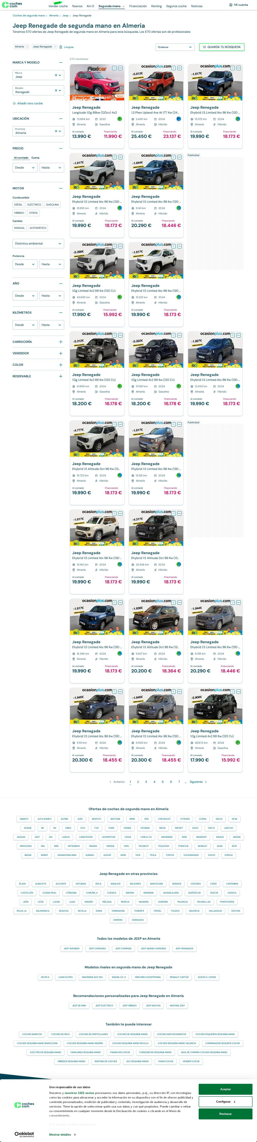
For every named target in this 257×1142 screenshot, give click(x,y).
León (40, 901)
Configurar (223, 1101)
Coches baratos (32, 1034)
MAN (184, 837)
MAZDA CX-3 (119, 977)
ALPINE (64, 818)
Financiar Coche (120, 1052)
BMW (132, 818)
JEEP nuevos (153, 1005)
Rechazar (225, 1113)
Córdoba (71, 892)
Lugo (72, 901)
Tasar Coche (165, 1061)
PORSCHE (183, 846)
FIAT (96, 828)
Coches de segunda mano (132, 1034)
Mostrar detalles (60, 1134)
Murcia (125, 901)
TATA (137, 855)
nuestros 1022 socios (79, 1093)
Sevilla (82, 910)
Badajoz (116, 883)
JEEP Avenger (71, 948)
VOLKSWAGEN (190, 855)
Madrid (89, 901)
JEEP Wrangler (184, 948)
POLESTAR (163, 846)
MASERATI (201, 837)
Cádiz (213, 883)
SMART (44, 855)
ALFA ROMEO (44, 818)
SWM (123, 855)
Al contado (21, 157)
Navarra (144, 901)
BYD (146, 818)
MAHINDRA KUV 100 (92, 977)
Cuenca (111, 892)
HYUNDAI (145, 828)
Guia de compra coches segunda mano (204, 1052)
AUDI (80, 818)
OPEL (126, 846)
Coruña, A (92, 892)
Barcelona (156, 883)
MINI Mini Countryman (147, 977)
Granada (148, 892)
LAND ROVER (86, 837)
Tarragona (118, 910)
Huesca (232, 892)
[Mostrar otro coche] (97, 98)
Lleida (56, 901)
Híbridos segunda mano (71, 1061)
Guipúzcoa (194, 892)
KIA (50, 837)
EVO (83, 828)
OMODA (110, 846)
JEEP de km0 (79, 1005)
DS (54, 828)
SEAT (234, 846)
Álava (22, 883)
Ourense (163, 901)
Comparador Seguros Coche (222, 1043)
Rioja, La (22, 910)
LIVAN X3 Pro (66, 977)
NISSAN (93, 846)
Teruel (157, 910)
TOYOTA (170, 855)
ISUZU (195, 828)
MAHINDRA (167, 837)
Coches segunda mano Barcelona (37, 1043)
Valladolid (215, 910)
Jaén (25, 901)
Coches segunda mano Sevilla (130, 1043)
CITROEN (185, 818)
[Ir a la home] (12, 5)
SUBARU (90, 855)
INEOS (162, 828)
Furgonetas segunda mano (155, 1052)
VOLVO (211, 855)
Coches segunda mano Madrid (85, 1043)
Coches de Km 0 (60, 1034)
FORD (111, 828)
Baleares (135, 883)
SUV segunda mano (137, 1061)
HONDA (127, 828)
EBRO (68, 828)
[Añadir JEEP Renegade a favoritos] (114, 68)
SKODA (27, 855)
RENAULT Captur (179, 977)
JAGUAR (21, 837)
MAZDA (237, 837)
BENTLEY (96, 818)
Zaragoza (138, 919)
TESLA (153, 855)
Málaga (107, 901)
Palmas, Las (204, 901)
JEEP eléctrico (104, 1005)
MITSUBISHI (74, 846)
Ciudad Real (49, 892)
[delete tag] (27, 47)
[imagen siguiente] (121, 82)
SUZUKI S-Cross (207, 977)
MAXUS (220, 837)
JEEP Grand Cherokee (153, 948)
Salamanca (42, 910)
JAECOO (228, 828)
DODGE (28, 828)
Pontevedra (227, 901)
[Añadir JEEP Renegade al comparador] (120, 68)
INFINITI (179, 828)
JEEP (37, 837)
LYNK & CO (146, 837)
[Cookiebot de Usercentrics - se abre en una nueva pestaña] (24, 1134)
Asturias (81, 883)
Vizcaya (235, 910)
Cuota (35, 157)
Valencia (194, 910)
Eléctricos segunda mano (45, 1052)
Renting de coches (106, 1061)
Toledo (175, 910)
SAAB (219, 846)
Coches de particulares (93, 1034)
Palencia (182, 901)
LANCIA (66, 837)
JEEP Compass (123, 948)
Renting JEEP (177, 1005)
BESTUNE (115, 818)
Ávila (98, 883)
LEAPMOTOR (108, 837)
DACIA (219, 818)
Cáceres (196, 883)
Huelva (214, 892)
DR (42, 828)
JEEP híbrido (129, 1005)
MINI (56, 846)
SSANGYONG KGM (67, 855)
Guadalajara (171, 892)
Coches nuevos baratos (171, 1034)
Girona (130, 892)
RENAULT (202, 846)
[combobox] (15, 77)
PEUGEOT (144, 846)
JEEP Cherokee (97, 948)
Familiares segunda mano (86, 1052)
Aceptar (225, 1089)
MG (43, 846)
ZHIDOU (229, 855)
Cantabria (232, 883)
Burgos (176, 883)
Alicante (61, 883)
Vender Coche (191, 1061)
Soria (99, 910)
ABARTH (24, 818)
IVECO (211, 828)
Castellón (27, 892)
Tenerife (139, 910)
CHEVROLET (164, 818)
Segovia (63, 910)
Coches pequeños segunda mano (215, 1034)
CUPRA (202, 818)
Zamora (117, 919)
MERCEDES (26, 846)
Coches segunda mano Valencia (177, 1043)
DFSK (234, 818)
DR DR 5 (45, 977)
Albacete (40, 883)
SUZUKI (107, 855)
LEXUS (128, 837)
